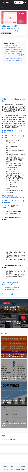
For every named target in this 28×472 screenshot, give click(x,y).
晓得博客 (23, 469)
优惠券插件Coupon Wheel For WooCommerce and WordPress (13, 196)
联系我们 (16, 466)
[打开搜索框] (26, 2)
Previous (6, 303)
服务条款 (22, 466)
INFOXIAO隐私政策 (8, 466)
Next (23, 317)
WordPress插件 (6, 33)
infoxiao (3, 31)
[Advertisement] (14, 81)
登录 (16, 439)
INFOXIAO (5, 2)
